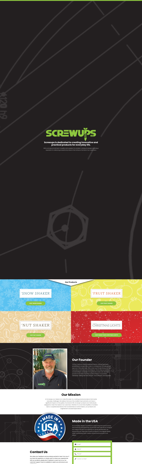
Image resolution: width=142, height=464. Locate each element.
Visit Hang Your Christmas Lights (106, 335)
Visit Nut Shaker (35, 335)
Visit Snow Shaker (35, 303)
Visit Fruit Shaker (106, 303)
